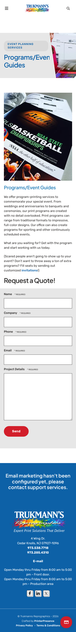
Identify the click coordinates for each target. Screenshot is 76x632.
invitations (30, 270)
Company (11, 313)
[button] (7, 8)
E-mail (38, 561)
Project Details (14, 369)
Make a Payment (66, 622)
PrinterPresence (44, 621)
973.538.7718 (37, 548)
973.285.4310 (38, 552)
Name (8, 294)
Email (8, 350)
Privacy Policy (24, 625)
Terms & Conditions (48, 625)
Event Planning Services (21, 45)
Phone (9, 331)
